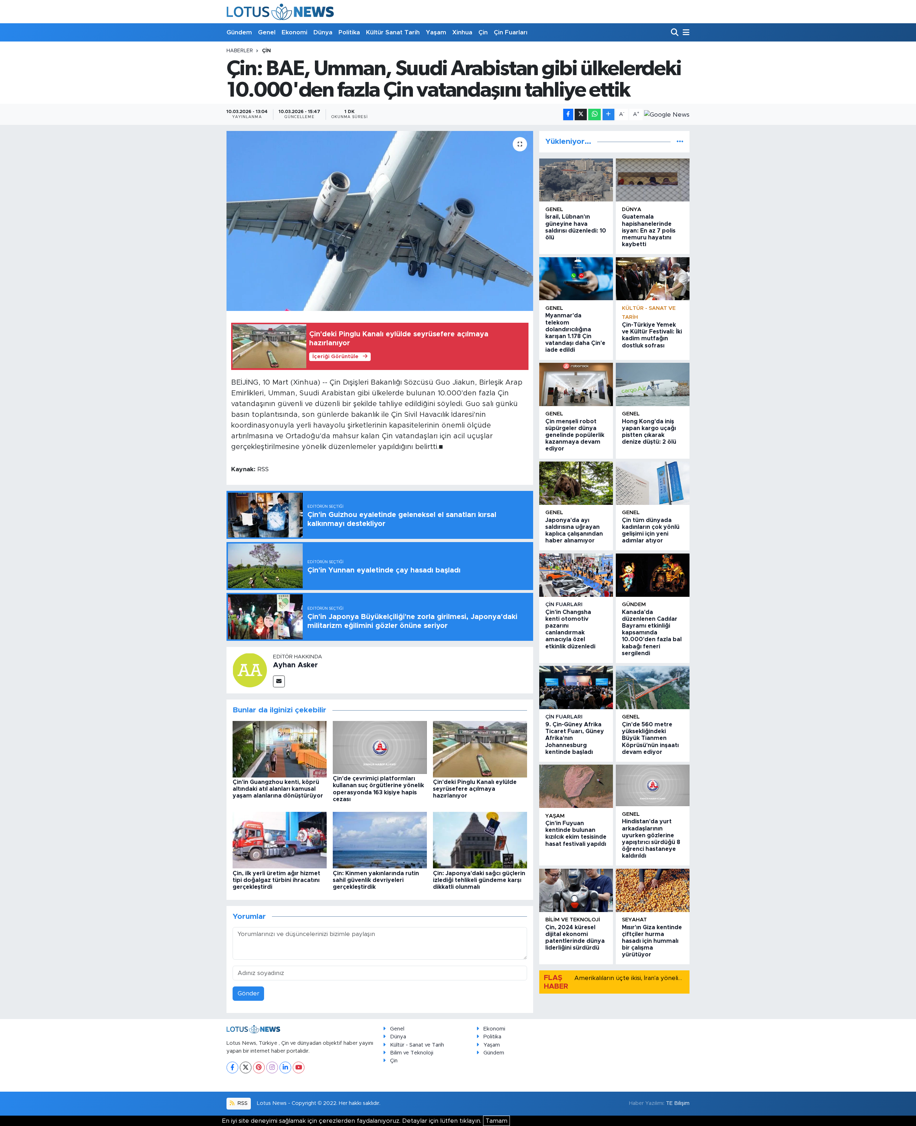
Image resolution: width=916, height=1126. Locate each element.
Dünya (322, 32)
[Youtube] (298, 1067)
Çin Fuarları (510, 32)
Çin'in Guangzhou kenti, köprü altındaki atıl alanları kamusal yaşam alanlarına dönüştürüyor (278, 789)
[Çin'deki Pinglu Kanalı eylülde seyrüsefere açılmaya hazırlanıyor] (480, 749)
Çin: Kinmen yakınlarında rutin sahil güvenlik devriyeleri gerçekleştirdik (376, 880)
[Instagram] (272, 1067)
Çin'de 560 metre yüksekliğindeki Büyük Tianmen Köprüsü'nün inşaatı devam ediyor (650, 738)
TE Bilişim (678, 1103)
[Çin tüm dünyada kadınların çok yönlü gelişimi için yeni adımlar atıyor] (653, 483)
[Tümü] (680, 141)
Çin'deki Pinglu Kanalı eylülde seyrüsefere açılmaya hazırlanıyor (475, 789)
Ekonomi (294, 32)
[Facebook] (232, 1067)
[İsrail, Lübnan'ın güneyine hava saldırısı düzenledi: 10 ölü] (576, 180)
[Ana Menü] (685, 32)
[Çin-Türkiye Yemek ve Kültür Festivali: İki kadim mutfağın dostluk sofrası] (653, 279)
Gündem (239, 32)
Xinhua (462, 32)
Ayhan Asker (295, 665)
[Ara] (675, 32)
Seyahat (634, 919)
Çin (483, 32)
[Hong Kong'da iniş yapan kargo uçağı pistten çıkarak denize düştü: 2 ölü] (653, 384)
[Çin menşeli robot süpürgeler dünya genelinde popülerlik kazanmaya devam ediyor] (576, 384)
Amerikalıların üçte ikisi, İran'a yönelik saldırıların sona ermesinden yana (676, 978)
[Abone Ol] (667, 114)
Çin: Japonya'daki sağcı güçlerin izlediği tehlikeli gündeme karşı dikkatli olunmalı (479, 880)
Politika (349, 32)
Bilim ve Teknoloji (411, 1053)
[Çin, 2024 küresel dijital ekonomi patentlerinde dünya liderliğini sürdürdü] (576, 890)
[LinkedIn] (285, 1067)
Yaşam (436, 32)
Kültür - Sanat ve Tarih (417, 1045)
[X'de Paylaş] (581, 115)
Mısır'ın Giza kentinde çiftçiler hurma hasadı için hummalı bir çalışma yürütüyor (652, 941)
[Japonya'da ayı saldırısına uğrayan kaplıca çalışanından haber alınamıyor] (576, 483)
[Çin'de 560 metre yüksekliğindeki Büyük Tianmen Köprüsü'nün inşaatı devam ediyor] (653, 687)
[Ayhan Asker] (250, 670)
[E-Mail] (279, 681)
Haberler (239, 50)
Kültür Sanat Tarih (393, 32)
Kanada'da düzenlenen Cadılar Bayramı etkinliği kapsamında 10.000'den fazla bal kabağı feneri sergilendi (652, 632)
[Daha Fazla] (608, 115)
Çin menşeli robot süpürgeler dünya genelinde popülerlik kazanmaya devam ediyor (574, 435)
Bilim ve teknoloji (572, 919)
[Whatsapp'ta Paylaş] (594, 115)
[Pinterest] (259, 1067)
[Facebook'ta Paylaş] (568, 115)
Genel (267, 32)
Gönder (248, 993)
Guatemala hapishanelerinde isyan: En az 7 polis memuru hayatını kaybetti (649, 230)
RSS (242, 1103)
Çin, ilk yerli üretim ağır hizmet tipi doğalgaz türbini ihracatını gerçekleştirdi (276, 880)
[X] (246, 1067)
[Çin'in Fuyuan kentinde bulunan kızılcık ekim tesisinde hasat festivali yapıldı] (576, 786)
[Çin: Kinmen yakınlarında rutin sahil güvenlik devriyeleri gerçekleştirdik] (380, 840)
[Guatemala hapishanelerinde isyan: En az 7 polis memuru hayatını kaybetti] (653, 180)
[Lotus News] (280, 11)
